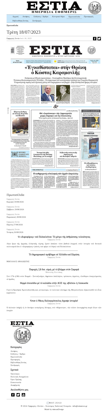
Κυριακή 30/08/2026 (15, 202)
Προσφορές (89, 16)
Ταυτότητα (15, 374)
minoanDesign (58, 409)
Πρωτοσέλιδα (74, 17)
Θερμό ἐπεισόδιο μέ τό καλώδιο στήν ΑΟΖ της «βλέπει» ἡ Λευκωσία (54, 283)
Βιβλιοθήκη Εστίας (20, 21)
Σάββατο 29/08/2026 (15, 209)
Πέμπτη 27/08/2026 (15, 225)
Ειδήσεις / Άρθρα (41, 16)
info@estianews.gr (80, 406)
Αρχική (16, 16)
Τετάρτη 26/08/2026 (15, 232)
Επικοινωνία (16, 382)
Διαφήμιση (15, 385)
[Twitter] (99, 38)
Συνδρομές (36, 21)
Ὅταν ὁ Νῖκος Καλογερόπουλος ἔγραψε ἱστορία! (54, 300)
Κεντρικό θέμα (58, 16)
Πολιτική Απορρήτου (19, 377)
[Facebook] (94, 38)
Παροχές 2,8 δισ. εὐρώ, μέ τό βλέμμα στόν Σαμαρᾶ (54, 269)
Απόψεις (26, 16)
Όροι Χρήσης (16, 379)
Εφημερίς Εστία (13, 38)
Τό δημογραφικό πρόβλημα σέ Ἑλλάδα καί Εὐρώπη (54, 254)
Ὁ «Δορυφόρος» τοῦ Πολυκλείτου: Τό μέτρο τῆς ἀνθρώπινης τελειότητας (54, 237)
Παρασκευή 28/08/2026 (16, 217)
